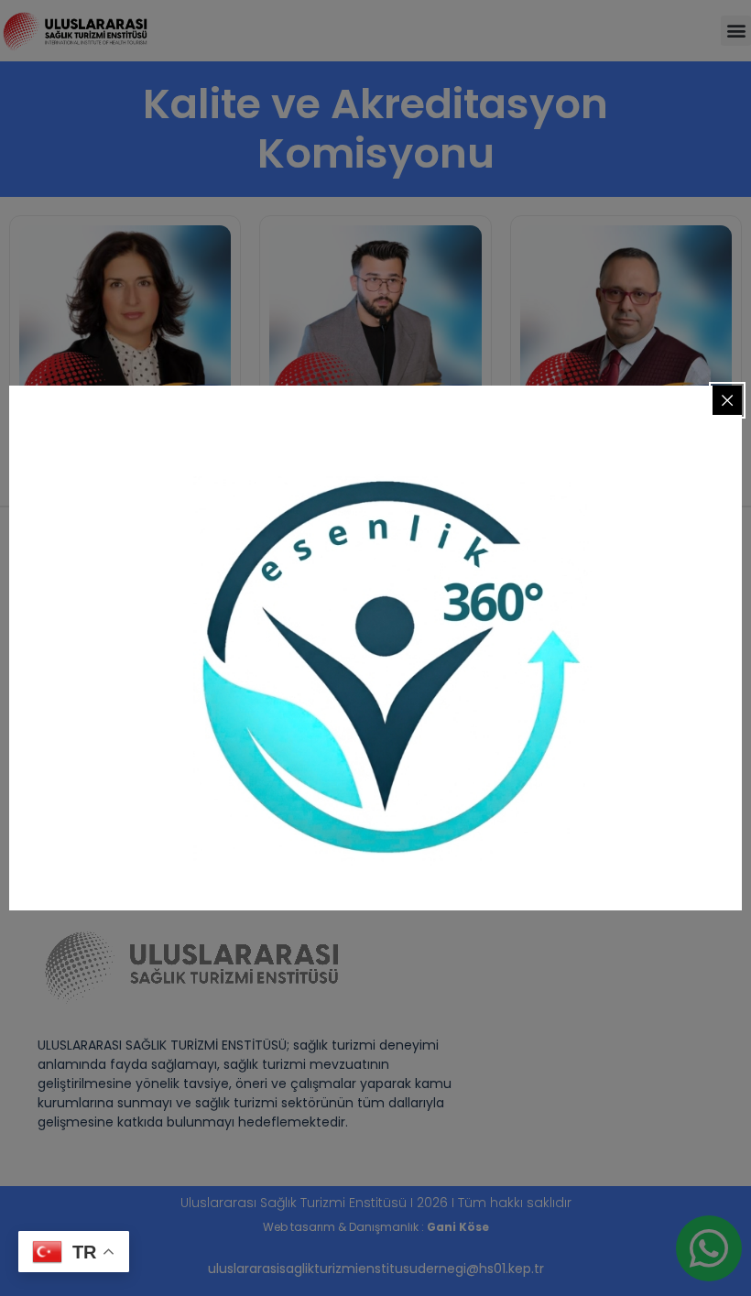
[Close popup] (727, 400)
